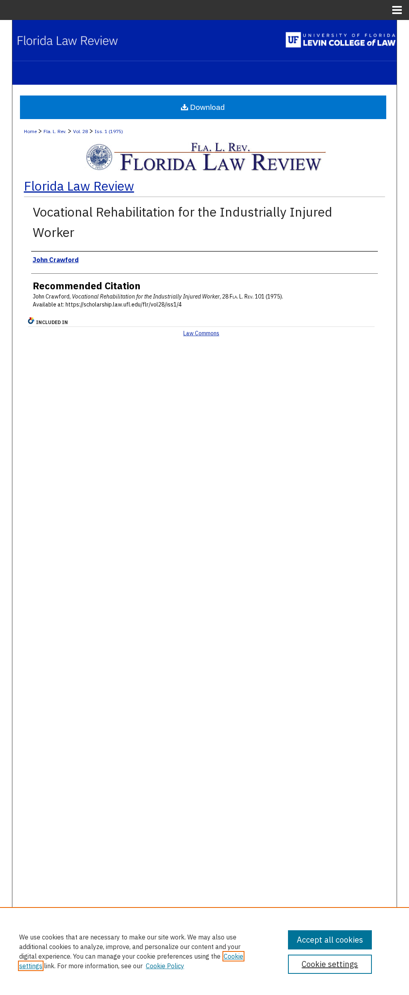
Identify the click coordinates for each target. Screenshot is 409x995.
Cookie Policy (165, 966)
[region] (204, 951)
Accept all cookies (330, 939)
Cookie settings (330, 964)
